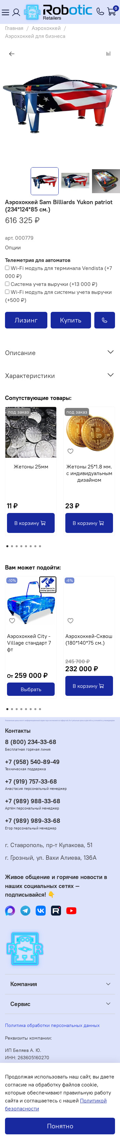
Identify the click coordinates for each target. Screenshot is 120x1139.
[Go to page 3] (17, 546)
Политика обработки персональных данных (52, 1025)
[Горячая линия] (100, 12)
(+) (58, 272)
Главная (14, 28)
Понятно (60, 1126)
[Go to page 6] (31, 546)
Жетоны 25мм (31, 466)
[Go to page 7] (35, 546)
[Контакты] (16, 12)
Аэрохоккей (46, 28)
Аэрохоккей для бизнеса (35, 36)
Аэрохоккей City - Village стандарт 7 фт (29, 643)
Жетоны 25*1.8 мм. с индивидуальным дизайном (89, 473)
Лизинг (26, 320)
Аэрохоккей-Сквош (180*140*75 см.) (88, 639)
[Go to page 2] (12, 546)
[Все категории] (5, 12)
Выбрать (31, 689)
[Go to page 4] (21, 546)
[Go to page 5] (26, 546)
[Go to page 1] (7, 546)
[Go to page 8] (40, 546)
